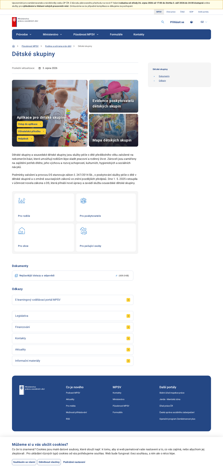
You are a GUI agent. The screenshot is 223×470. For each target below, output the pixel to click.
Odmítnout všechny (49, 462)
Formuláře (116, 34)
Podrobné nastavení (74, 462)
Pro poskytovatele (106, 207)
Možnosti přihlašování (76, 412)
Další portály (203, 12)
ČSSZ (182, 12)
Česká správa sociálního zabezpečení (176, 412)
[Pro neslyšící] (191, 22)
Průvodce (22, 34)
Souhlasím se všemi (24, 462)
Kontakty (138, 34)
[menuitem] (24, 34)
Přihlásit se (177, 22)
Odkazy (162, 80)
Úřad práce (170, 12)
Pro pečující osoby (106, 237)
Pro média (71, 406)
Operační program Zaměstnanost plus (177, 419)
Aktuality (70, 399)
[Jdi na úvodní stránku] (25, 22)
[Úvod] (13, 46)
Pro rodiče (44, 207)
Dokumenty (164, 76)
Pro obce (44, 237)
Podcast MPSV (73, 393)
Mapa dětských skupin (113, 130)
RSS (68, 419)
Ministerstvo (50, 34)
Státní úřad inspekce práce (171, 393)
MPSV (159, 12)
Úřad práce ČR (166, 406)
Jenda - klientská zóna (169, 399)
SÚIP (191, 12)
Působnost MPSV (84, 34)
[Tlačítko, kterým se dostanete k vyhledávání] (162, 22)
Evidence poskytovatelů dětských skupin (113, 96)
